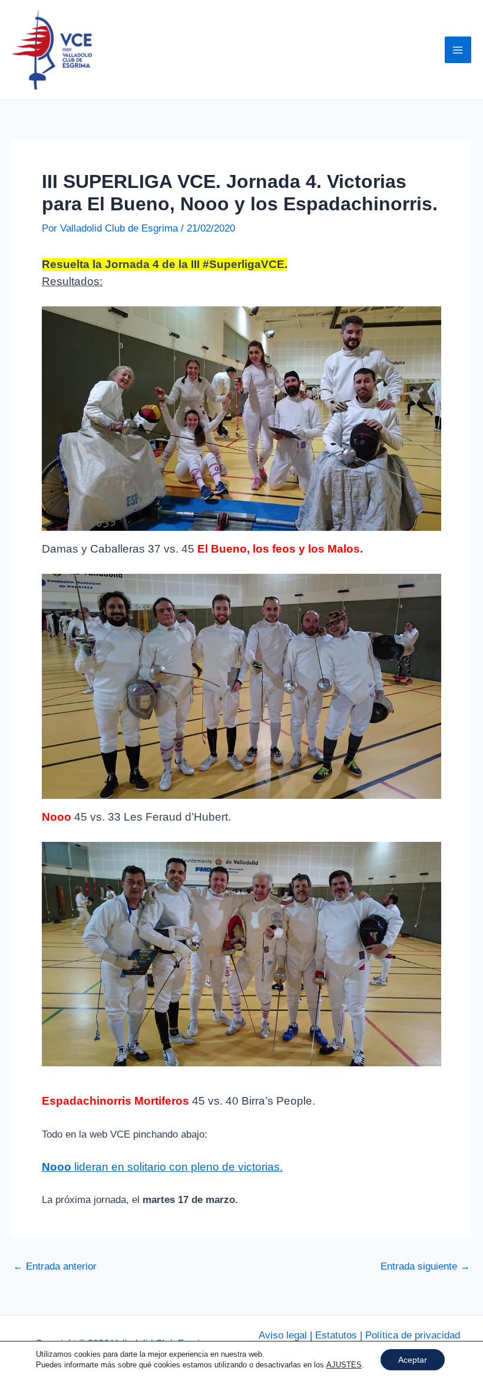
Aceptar (412, 1359)
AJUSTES (344, 1364)
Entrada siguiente (425, 1266)
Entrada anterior (55, 1266)
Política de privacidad (412, 1335)
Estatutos (336, 1335)
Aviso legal (283, 1335)
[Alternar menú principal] (458, 50)
